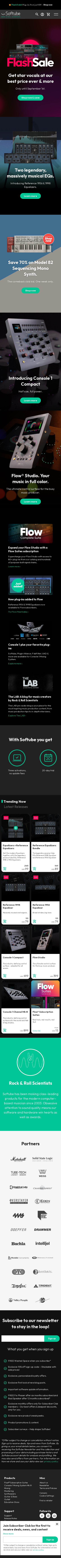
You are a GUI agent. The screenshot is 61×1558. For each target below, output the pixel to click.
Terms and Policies (48, 1488)
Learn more (30, 196)
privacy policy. (51, 1461)
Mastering (9, 1491)
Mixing (7, 1488)
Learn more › (14, 566)
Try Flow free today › (18, 611)
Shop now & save (30, 97)
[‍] (42, 1516)
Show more (8, 1533)
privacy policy (38, 1550)
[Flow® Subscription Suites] (45, 994)
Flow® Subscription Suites (16, 1482)
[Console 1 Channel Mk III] (15, 994)
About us (44, 1482)
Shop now (47, 5)
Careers (43, 1493)
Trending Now (14, 801)
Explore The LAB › (17, 715)
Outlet (7, 1499)
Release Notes (10, 1518)
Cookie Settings (47, 1495)
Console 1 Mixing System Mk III (18, 1485)
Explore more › (15, 663)
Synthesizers (10, 1494)
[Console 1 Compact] (15, 940)
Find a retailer (46, 1500)
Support (8, 1515)
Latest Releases (16, 807)
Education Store (11, 1502)
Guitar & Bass (10, 1496)
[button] (48, 14)
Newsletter (44, 1485)
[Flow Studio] (45, 940)
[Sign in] (42, 14)
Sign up (52, 1338)
